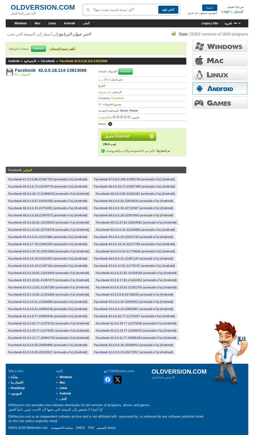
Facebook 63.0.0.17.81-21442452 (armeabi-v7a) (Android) (136, 280)
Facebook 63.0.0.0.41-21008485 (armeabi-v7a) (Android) (47, 302)
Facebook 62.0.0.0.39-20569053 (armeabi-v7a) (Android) (133, 345)
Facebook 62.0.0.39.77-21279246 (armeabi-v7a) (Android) (136, 323)
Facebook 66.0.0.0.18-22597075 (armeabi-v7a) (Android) (47, 215)
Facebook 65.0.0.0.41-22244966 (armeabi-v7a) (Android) (135, 230)
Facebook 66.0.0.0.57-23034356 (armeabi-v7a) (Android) (47, 201)
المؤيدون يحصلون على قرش (202, 13)
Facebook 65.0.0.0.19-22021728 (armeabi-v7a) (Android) (133, 237)
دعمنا (209, 7)
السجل (238, 11)
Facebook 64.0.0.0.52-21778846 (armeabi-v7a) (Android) (135, 251)
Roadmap (18, 388)
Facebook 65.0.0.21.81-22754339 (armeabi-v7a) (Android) (48, 230)
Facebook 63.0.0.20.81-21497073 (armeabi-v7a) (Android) (48, 280)
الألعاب (219, 102)
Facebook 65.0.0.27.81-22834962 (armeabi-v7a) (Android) (136, 222)
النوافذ (219, 46)
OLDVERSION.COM (43, 7)
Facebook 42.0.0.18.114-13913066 (51, 70)
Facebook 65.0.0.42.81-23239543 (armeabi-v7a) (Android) (48, 222)
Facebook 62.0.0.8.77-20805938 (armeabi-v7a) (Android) (47, 316)
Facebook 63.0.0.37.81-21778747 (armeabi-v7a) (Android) (134, 266)
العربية (228, 23)
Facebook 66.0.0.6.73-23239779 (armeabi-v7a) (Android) (47, 186)
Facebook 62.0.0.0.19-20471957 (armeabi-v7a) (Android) (133, 352)
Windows (20, 23)
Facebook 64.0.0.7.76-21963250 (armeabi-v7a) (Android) (47, 244)
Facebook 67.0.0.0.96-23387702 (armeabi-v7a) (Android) (47, 179)
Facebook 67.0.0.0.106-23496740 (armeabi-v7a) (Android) (134, 179)
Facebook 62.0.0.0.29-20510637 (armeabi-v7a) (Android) (47, 352)
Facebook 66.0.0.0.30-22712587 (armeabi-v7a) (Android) (133, 208)
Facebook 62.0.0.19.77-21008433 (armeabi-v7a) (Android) (136, 330)
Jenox (111, 428)
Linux (52, 23)
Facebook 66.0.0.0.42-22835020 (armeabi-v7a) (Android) (133, 201)
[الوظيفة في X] (110, 124)
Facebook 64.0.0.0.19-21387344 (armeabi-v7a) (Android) (47, 266)
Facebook (48, 61)
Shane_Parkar (129, 110)
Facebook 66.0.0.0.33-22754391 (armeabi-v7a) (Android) (47, 208)
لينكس (219, 74)
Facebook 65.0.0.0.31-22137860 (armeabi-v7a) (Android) (47, 237)
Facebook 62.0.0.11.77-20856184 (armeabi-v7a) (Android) (136, 338)
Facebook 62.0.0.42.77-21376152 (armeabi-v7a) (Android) (48, 323)
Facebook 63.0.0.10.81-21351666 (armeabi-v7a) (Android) (48, 294)
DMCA (80, 428)
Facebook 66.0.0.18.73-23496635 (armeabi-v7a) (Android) (48, 194)
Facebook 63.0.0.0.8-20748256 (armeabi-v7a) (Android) (134, 294)
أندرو (219, 88)
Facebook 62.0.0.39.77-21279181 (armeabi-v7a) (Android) (48, 330)
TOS (91, 428)
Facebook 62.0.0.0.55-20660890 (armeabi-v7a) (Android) (47, 345)
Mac (38, 23)
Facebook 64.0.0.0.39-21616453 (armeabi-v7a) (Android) (47, 258)
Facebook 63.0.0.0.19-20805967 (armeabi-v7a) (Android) (133, 309)
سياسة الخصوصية (62, 428)
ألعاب (86, 23)
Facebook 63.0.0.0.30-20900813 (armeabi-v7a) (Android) (133, 302)
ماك (219, 60)
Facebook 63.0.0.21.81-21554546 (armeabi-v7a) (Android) (136, 273)
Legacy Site (210, 23)
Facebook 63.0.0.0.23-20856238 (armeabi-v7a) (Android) (47, 309)
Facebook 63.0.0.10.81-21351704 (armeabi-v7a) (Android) (136, 287)
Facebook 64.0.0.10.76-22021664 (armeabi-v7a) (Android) (48, 251)
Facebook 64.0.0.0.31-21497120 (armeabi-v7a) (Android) (133, 258)
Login (226, 11)
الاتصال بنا (17, 382)
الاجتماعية (30, 61)
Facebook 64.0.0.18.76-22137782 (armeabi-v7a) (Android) (134, 244)
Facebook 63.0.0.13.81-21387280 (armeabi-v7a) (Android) (48, 287)
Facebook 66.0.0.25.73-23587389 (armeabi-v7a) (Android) (134, 186)
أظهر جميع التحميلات (62, 48)
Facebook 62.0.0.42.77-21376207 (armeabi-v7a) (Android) (134, 316)
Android (69, 23)
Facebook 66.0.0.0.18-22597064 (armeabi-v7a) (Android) (133, 215)
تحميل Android (116, 136)
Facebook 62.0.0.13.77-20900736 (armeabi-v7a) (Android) (48, 338)
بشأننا (14, 377)
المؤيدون (16, 393)
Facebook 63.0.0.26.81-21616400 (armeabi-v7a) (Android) (48, 273)
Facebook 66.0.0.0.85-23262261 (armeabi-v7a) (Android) (135, 194)
